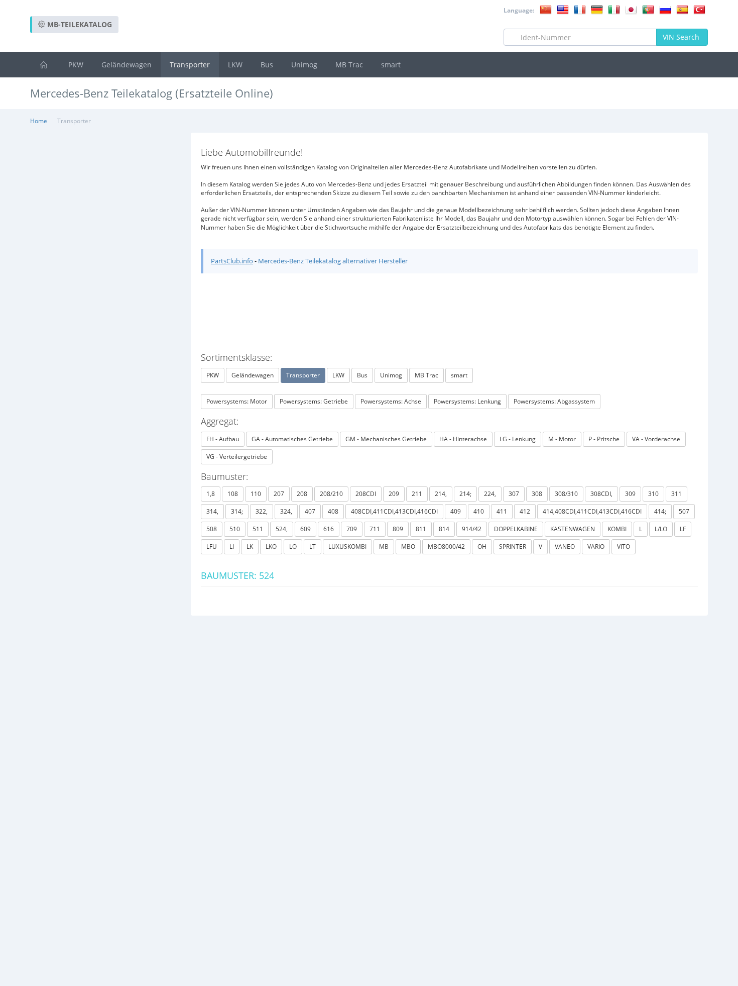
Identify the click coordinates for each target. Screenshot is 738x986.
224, (490, 493)
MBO (408, 546)
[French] (580, 9)
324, (286, 511)
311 (676, 493)
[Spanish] (682, 9)
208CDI (365, 493)
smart (391, 64)
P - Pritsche (604, 439)
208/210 (331, 493)
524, (282, 529)
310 (653, 493)
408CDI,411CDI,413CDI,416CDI (394, 511)
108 (232, 493)
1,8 (210, 493)
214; (465, 493)
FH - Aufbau (222, 439)
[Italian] (614, 9)
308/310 (566, 493)
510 (234, 529)
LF (683, 529)
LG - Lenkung (518, 439)
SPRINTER (512, 546)
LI (231, 546)
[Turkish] (699, 9)
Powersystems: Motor (236, 401)
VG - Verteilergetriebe (236, 456)
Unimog (304, 64)
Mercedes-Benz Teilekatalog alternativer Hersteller (333, 260)
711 (375, 529)
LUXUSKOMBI (347, 546)
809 (398, 529)
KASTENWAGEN (572, 529)
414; (660, 511)
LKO (271, 546)
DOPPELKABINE (516, 529)
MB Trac (349, 64)
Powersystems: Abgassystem (554, 401)
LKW (235, 64)
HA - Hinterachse (463, 439)
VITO (623, 546)
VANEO (565, 546)
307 (514, 493)
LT (312, 546)
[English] (563, 9)
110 (256, 493)
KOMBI (617, 529)
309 (630, 493)
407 (310, 511)
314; (237, 511)
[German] (597, 9)
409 (455, 511)
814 (444, 529)
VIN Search (682, 37)
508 (211, 529)
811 (421, 529)
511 (258, 529)
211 (417, 493)
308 (537, 493)
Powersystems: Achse (390, 401)
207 (279, 493)
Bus (267, 64)
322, (262, 511)
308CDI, (601, 493)
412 (525, 511)
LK (250, 546)
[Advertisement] (525, 120)
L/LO (661, 529)
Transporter (190, 64)
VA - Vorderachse (656, 439)
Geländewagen (126, 64)
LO (293, 546)
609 (305, 529)
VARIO (595, 546)
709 (351, 529)
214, (441, 493)
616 (328, 529)
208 (302, 493)
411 (502, 511)
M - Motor (562, 439)
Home (38, 121)
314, (212, 511)
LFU (211, 546)
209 (394, 493)
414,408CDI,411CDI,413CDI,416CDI (592, 511)
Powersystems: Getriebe (314, 401)
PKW (75, 64)
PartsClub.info (232, 260)
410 (478, 511)
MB (384, 546)
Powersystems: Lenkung (467, 401)
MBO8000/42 (446, 546)
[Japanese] (631, 9)
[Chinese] (546, 9)
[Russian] (665, 9)
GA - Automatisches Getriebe (292, 439)
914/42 (471, 529)
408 (333, 511)
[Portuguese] (648, 9)
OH (481, 546)
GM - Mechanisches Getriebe (386, 439)
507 (684, 511)
